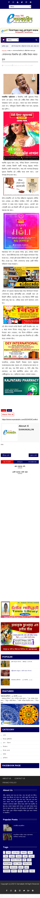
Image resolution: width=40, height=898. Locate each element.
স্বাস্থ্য (32, 871)
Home (4, 50)
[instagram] (26, 2)
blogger (7, 462)
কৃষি (24, 860)
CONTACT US (20, 778)
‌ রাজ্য (30, 852)
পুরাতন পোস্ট (33, 455)
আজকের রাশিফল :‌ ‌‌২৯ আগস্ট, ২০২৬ (11, 696)
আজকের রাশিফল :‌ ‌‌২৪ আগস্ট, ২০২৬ (21, 680)
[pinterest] (30, 2)
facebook (32, 462)
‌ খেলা (8, 852)
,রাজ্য (31, 65)
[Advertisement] (20, 532)
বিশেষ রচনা (6, 750)
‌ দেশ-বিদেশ (16, 852)
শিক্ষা (20, 871)
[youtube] (17, 2)
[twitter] (22, 2)
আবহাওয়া (6, 860)
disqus (19, 462)
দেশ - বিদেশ (7, 743)
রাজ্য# (9, 410)
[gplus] (28, 890)
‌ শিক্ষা (5, 856)
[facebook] (9, 2)
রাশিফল (5, 758)
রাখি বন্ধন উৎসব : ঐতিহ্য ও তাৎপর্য (21, 661)
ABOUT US (7, 778)
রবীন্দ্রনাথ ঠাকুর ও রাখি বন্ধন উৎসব (21, 671)
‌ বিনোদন (23, 852)
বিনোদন (5, 746)
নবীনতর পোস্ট (5, 455)
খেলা (4, 735)
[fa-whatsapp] (13, 2)
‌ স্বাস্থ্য (12, 856)
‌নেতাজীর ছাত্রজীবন (19, 825)
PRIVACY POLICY (9, 783)
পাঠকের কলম (27, 863)
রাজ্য (9, 50)
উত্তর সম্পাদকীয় (16, 860)
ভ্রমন (21, 867)
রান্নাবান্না (6, 871)
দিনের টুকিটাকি (7, 739)
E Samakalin (20, 884)
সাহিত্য (26, 871)
